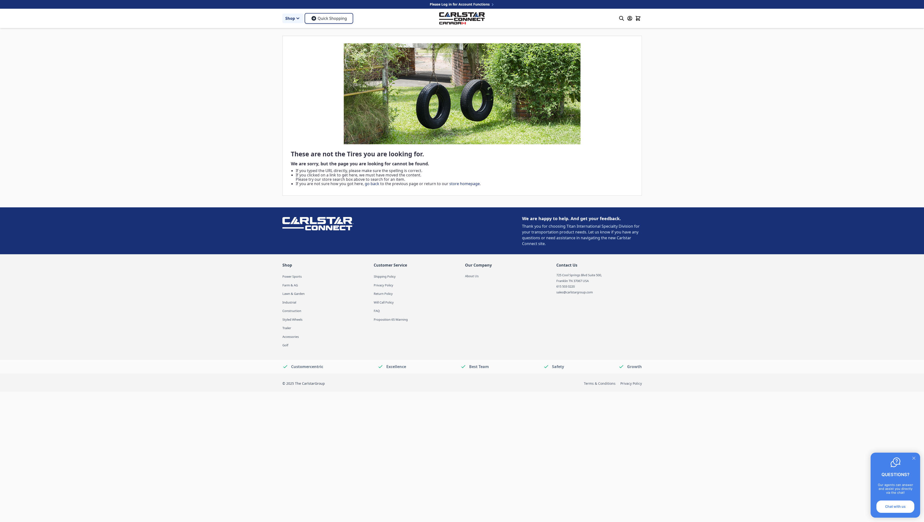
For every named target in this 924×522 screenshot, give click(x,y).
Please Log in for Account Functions (460, 4)
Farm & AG (290, 285)
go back (372, 183)
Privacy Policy (383, 285)
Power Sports (292, 276)
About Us (472, 276)
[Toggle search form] (621, 18)
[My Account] (630, 18)
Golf (285, 345)
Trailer (286, 328)
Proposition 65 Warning (391, 319)
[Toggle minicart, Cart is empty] (638, 18)
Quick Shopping (332, 18)
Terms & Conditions (600, 383)
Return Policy (383, 293)
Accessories (290, 336)
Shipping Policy (385, 276)
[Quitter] (913, 458)
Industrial (289, 302)
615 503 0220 (565, 286)
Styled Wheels (292, 319)
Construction (291, 311)
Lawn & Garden (293, 293)
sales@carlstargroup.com (574, 292)
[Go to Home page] (462, 18)
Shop (290, 18)
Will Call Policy (384, 302)
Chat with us (895, 506)
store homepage (464, 183)
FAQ (377, 311)
